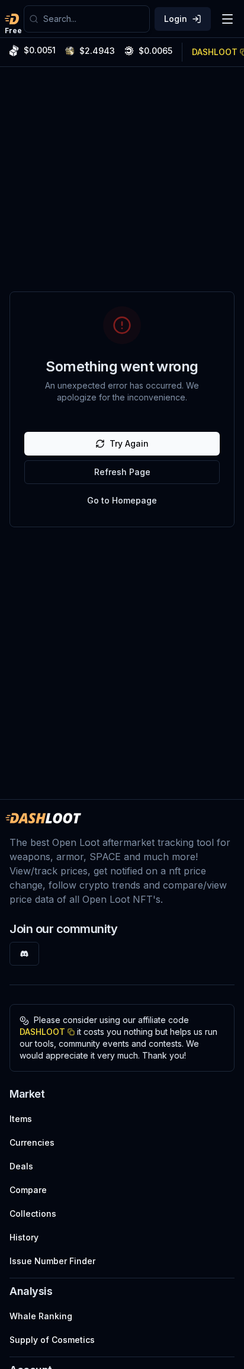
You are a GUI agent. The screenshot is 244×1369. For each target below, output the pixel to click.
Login (175, 19)
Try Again (129, 443)
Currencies (31, 1142)
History (23, 1237)
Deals (21, 1166)
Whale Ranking (40, 1316)
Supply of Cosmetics (52, 1340)
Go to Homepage (122, 500)
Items (20, 1119)
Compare (28, 1190)
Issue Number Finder (52, 1261)
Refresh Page (122, 472)
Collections (32, 1213)
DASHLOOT (42, 1032)
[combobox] (94, 19)
